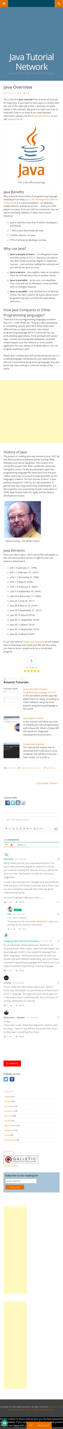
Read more (43, 1425)
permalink (50, 768)
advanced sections (41, 115)
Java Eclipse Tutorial (33, 718)
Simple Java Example (33, 744)
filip (27, 93)
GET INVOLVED (12, 1063)
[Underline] (13, 828)
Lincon (7, 982)
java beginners (27, 768)
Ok (30, 1425)
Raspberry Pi (10, 1130)
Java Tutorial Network (31, 61)
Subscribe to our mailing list (21, 1175)
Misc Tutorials (10, 1125)
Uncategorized (11, 1140)
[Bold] (6, 828)
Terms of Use (57, 1406)
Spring (7, 1135)
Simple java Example (33, 641)
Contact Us (30, 1409)
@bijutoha (42, 921)
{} (38, 828)
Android (8, 1096)
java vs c (37, 768)
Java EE (7, 1120)
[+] (41, 828)
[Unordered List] (24, 828)
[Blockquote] (27, 828)
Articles (8, 1101)
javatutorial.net (15, 119)
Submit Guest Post (46, 1409)
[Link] (34, 828)
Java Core (8, 1116)
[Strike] (17, 828)
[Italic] (10, 828)
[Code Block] (31, 828)
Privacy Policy (16, 1409)
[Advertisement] (31, 32)
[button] (7, 804)
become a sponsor (11, 1165)
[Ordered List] (20, 828)
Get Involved (10, 1106)
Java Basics (11, 768)
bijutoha (8, 858)
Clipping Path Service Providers (21, 941)
